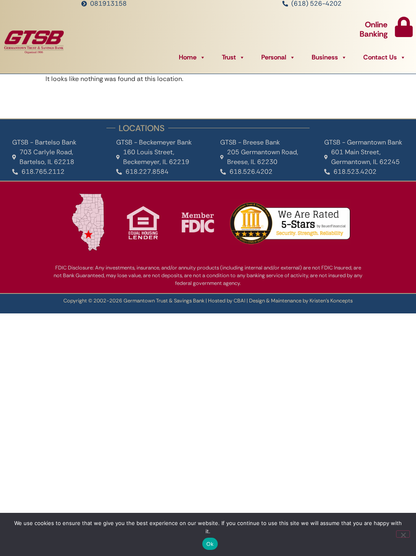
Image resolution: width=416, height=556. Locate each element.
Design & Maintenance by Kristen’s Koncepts (301, 300)
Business (325, 57)
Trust (229, 57)
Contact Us (380, 57)
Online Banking (374, 29)
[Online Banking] (404, 27)
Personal (273, 57)
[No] (403, 534)
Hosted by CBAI (226, 300)
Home (188, 57)
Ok (210, 544)
